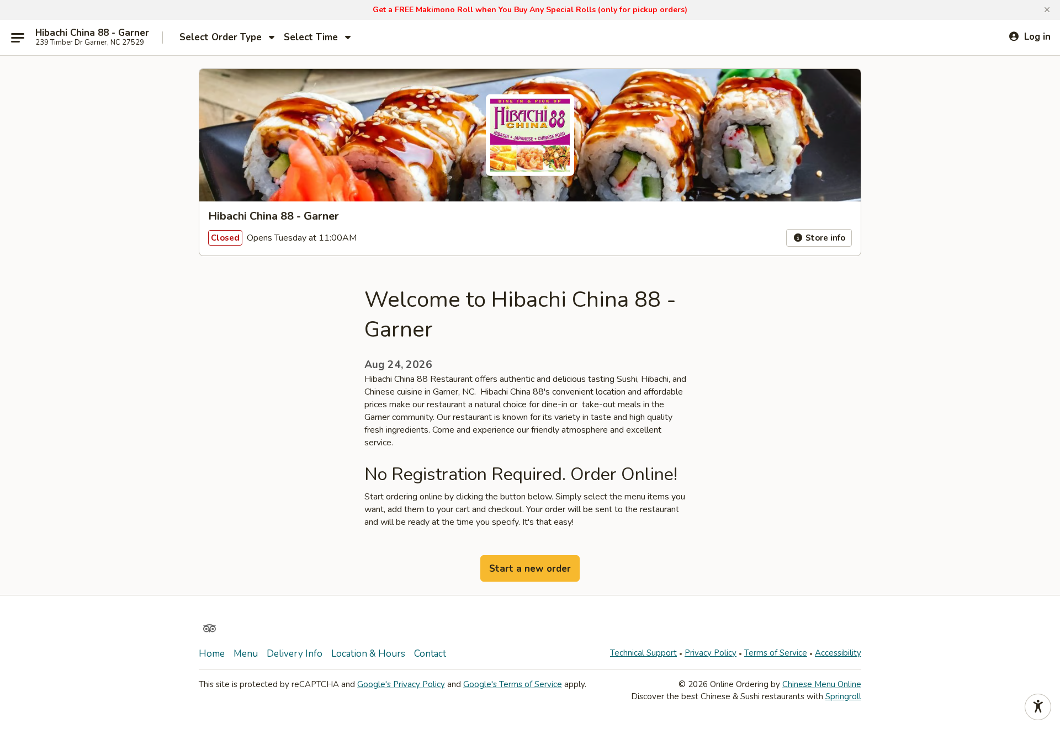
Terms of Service (775, 652)
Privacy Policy (710, 652)
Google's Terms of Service (512, 684)
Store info (824, 237)
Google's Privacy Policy (401, 684)
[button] (1047, 10)
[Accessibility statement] (1038, 707)
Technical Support (643, 652)
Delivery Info (294, 653)
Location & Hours (368, 653)
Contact (430, 653)
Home (212, 653)
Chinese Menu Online (821, 684)
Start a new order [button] (530, 568)
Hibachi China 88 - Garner (92, 33)
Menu (246, 653)
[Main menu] (17, 37)
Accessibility (838, 652)
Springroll (843, 696)
